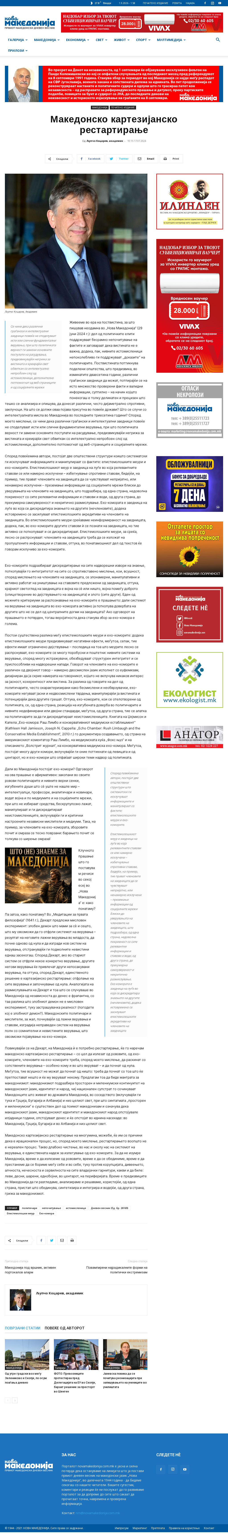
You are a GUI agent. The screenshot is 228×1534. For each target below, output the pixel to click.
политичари (29, 1208)
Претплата (158, 1528)
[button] (217, 40)
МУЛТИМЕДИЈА (169, 40)
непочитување (51, 1208)
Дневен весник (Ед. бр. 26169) (109, 1208)
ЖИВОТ (120, 40)
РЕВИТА (177, 3)
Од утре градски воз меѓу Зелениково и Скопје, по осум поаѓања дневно (26, 1378)
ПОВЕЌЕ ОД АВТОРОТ (65, 1328)
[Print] (71, 1240)
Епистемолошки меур (21, 1213)
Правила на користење (184, 1528)
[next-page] (15, 1400)
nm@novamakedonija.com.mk (98, 1513)
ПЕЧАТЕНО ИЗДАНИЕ (155, 3)
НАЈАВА (190, 3)
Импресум (121, 1528)
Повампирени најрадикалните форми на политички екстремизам (116, 1270)
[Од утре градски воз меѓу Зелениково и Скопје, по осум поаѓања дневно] (27, 1354)
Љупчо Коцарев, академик (105, 140)
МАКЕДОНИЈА (45, 40)
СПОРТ (141, 40)
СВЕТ (100, 40)
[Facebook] (205, 3)
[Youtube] (219, 3)
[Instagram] (212, 3)
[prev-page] (7, 1400)
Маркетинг (140, 1528)
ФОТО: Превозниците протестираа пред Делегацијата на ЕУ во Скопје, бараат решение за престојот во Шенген (75, 1382)
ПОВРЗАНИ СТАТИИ (22, 1328)
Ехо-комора (46, 1213)
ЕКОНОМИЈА (76, 40)
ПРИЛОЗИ (16, 50)
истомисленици (76, 1208)
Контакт (209, 1528)
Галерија (60, 1367)
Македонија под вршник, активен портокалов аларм (30, 1270)
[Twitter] (51, 1240)
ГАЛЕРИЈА (16, 40)
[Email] (61, 1240)
